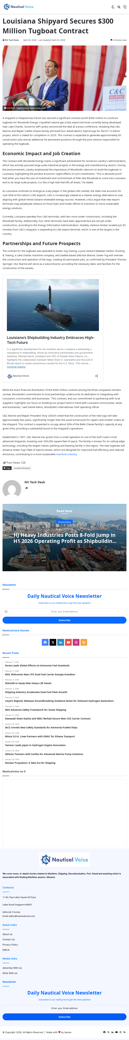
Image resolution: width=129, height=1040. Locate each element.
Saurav (67, 1032)
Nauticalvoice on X (14, 771)
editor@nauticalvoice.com (22, 916)
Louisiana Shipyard (22, 468)
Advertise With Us (12, 968)
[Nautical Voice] (18, 6)
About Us (7, 934)
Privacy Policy (10, 944)
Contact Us (9, 939)
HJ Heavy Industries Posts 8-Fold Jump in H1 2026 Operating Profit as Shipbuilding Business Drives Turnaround (64, 540)
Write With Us (10, 973)
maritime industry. (66, 454)
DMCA (6, 950)
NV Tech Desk (12, 40)
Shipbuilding (64, 522)
